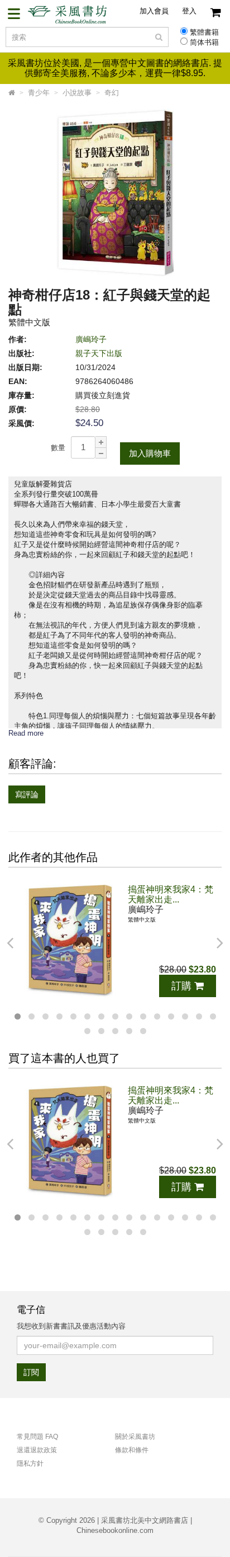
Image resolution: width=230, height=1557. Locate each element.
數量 (58, 447)
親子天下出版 (98, 353)
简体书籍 (204, 42)
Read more (26, 733)
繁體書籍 (204, 32)
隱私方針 (30, 1463)
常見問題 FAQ (37, 1437)
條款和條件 (131, 1450)
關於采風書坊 (135, 1437)
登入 (189, 11)
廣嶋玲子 (91, 339)
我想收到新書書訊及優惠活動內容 (71, 1326)
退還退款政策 (37, 1450)
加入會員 (154, 11)
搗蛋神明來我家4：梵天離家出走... (170, 894)
